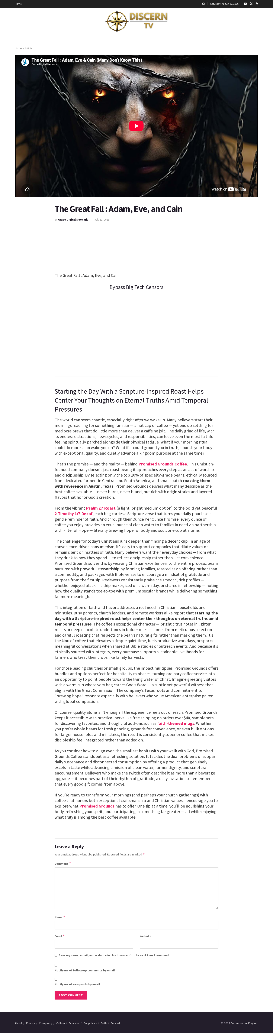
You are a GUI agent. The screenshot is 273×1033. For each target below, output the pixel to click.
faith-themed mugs (175, 723)
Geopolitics (90, 1023)
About (18, 1023)
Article (28, 48)
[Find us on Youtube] (245, 4)
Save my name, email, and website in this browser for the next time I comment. (114, 955)
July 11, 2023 (101, 219)
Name (60, 917)
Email (60, 936)
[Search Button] (203, 3)
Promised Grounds (97, 806)
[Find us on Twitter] (251, 4)
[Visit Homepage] (136, 21)
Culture (60, 1023)
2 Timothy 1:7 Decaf (74, 513)
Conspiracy (45, 1023)
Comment (63, 863)
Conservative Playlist (244, 1023)
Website (145, 936)
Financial (74, 1023)
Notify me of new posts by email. (78, 984)
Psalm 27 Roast (101, 508)
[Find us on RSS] (257, 4)
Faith (104, 1023)
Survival (115, 1023)
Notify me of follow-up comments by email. (85, 970)
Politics (30, 1023)
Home (18, 3)
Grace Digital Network (73, 219)
